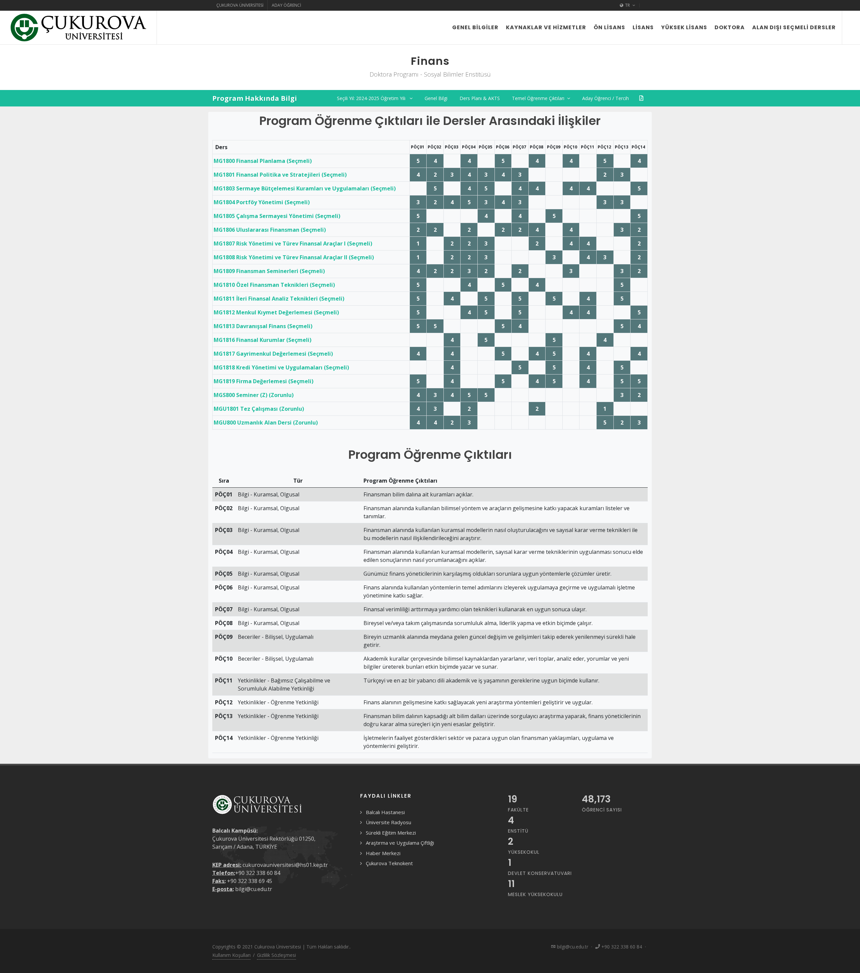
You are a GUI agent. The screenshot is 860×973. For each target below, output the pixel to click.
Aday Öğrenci (286, 5)
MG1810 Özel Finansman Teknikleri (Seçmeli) (274, 285)
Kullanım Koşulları (231, 955)
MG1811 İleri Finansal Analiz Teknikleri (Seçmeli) (279, 298)
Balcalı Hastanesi (385, 812)
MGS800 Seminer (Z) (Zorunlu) (254, 395)
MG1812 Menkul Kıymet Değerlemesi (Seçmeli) (276, 312)
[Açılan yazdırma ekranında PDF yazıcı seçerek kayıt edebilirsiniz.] (641, 98)
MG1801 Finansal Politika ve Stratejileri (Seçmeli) (280, 174)
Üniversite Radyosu (388, 822)
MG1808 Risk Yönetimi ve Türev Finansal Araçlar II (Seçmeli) (294, 257)
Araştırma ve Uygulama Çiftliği (400, 842)
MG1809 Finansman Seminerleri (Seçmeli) (269, 271)
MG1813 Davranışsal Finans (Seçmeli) (263, 326)
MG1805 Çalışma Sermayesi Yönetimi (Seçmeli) (277, 216)
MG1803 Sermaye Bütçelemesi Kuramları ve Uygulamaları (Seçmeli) (305, 188)
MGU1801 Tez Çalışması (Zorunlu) (259, 408)
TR (627, 5)
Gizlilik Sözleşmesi (276, 955)
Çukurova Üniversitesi (239, 5)
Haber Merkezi (383, 853)
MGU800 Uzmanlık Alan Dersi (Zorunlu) (266, 422)
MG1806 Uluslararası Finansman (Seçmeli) (270, 229)
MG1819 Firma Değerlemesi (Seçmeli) (263, 381)
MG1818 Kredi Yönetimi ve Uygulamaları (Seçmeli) (281, 367)
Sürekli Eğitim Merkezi (391, 832)
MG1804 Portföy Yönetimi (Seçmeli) (262, 202)
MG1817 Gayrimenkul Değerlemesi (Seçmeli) (273, 353)
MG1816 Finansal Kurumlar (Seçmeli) (262, 340)
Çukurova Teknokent (389, 863)
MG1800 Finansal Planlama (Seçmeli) (263, 161)
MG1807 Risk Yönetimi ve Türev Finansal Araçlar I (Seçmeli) (293, 243)
